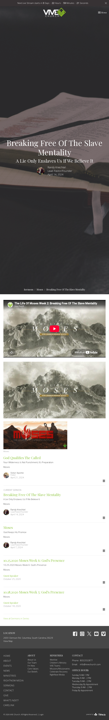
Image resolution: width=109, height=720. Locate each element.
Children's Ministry (58, 662)
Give (5, 695)
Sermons (28, 289)
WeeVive (53, 659)
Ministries (9, 675)
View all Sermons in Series (16, 618)
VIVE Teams (55, 665)
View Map (8, 641)
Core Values (33, 668)
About (7, 660)
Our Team (32, 662)
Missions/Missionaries (60, 668)
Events (7, 665)
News (6, 670)
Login (41, 714)
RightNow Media (13, 680)
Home (6, 655)
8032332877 (86, 660)
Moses (40, 289)
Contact (8, 690)
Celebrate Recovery (58, 671)
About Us (32, 659)
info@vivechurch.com (90, 664)
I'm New (31, 665)
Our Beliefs (32, 671)
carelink (8, 705)
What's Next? (11, 700)
